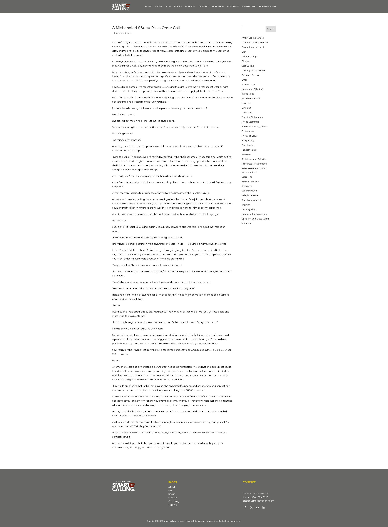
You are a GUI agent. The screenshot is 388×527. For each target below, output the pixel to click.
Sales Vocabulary (250, 181)
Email (244, 79)
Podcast (172, 497)
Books (171, 493)
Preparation (248, 131)
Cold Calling (248, 65)
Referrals (246, 154)
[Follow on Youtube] (257, 507)
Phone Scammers (250, 121)
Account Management (253, 47)
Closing (245, 61)
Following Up (248, 84)
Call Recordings (250, 56)
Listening (246, 107)
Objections (247, 112)
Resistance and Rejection (254, 159)
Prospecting (248, 140)
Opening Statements (252, 117)
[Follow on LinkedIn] (263, 507)
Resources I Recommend (254, 163)
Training (246, 204)
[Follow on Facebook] (245, 507)
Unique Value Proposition (255, 214)
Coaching (173, 501)
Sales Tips (247, 176)
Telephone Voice (250, 195)
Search (270, 29)
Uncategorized (249, 209)
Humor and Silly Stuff (252, 89)
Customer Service (123, 33)
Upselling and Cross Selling (255, 218)
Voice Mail (247, 223)
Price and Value (250, 135)
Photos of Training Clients (255, 126)
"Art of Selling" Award (253, 37)
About (171, 486)
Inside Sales (248, 93)
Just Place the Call (251, 98)
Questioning (248, 145)
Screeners (247, 186)
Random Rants (249, 149)
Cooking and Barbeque (253, 70)
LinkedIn (246, 103)
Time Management (251, 200)
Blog (244, 51)
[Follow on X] (251, 507)
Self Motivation (249, 190)
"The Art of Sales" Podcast (255, 42)
